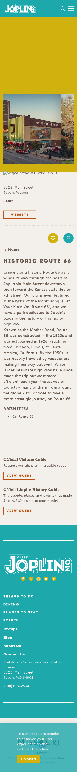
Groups (10, 629)
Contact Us (14, 654)
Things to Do (18, 596)
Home (13, 249)
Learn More (41, 749)
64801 (8, 201)
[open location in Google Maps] (30, 172)
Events (11, 620)
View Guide (19, 476)
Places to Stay (21, 612)
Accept (28, 759)
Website (20, 214)
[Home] (19, 8)
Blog (7, 637)
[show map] (68, 238)
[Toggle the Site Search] (63, 8)
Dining (11, 604)
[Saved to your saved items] (53, 238)
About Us (12, 646)
